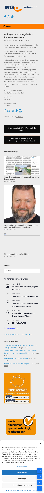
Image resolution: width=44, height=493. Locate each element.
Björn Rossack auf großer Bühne (16, 358)
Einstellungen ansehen (22, 485)
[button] (40, 443)
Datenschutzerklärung (24, 490)
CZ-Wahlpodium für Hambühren (25, 296)
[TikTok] (12, 16)
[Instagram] (8, 16)
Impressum (36, 490)
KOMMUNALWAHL (19, 323)
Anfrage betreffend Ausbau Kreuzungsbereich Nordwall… (22, 139)
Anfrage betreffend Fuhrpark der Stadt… (22, 129)
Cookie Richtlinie (10, 490)
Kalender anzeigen (11, 328)
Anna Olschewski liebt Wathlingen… (17, 364)
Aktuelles (19, 117)
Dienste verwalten (21, 466)
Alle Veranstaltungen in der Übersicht (18, 334)
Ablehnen (22, 479)
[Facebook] (5, 16)
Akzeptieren (22, 472)
